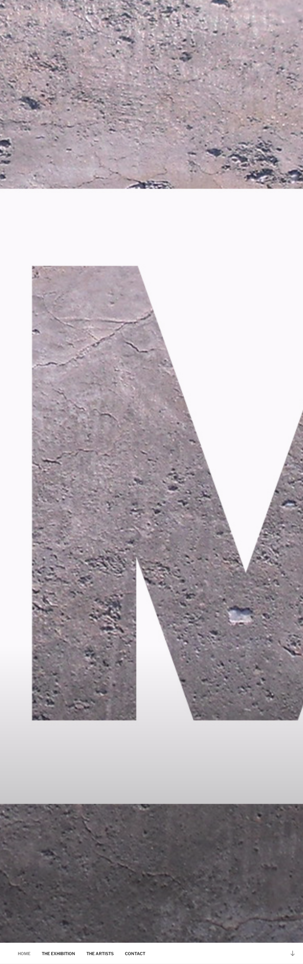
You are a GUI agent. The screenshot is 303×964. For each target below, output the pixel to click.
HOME (24, 953)
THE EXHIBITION (58, 953)
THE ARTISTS (100, 953)
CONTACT (135, 953)
